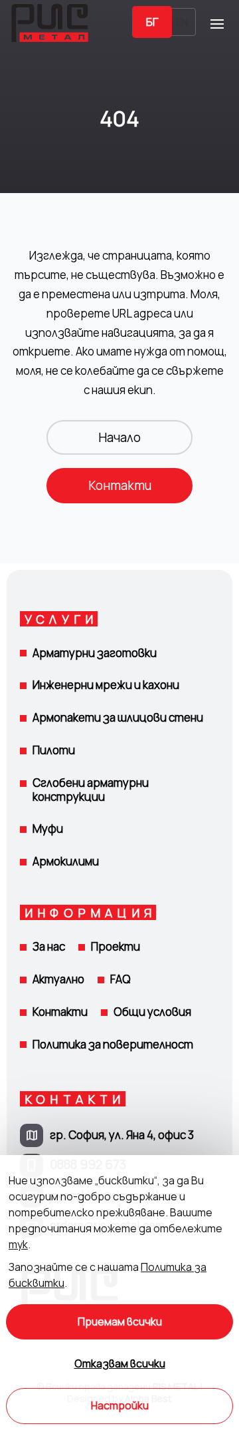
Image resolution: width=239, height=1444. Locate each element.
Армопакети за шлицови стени (118, 717)
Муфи (48, 828)
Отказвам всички (119, 1364)
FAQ (120, 979)
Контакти (119, 485)
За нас (49, 946)
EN (182, 21)
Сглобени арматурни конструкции (91, 789)
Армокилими (66, 861)
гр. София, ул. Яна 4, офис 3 (122, 1134)
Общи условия (152, 1011)
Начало (119, 437)
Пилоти (54, 750)
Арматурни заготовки (95, 652)
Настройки (120, 1406)
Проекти (115, 946)
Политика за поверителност (113, 1044)
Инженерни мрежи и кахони (106, 684)
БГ (152, 21)
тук (18, 1244)
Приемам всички (120, 1321)
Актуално (58, 979)
